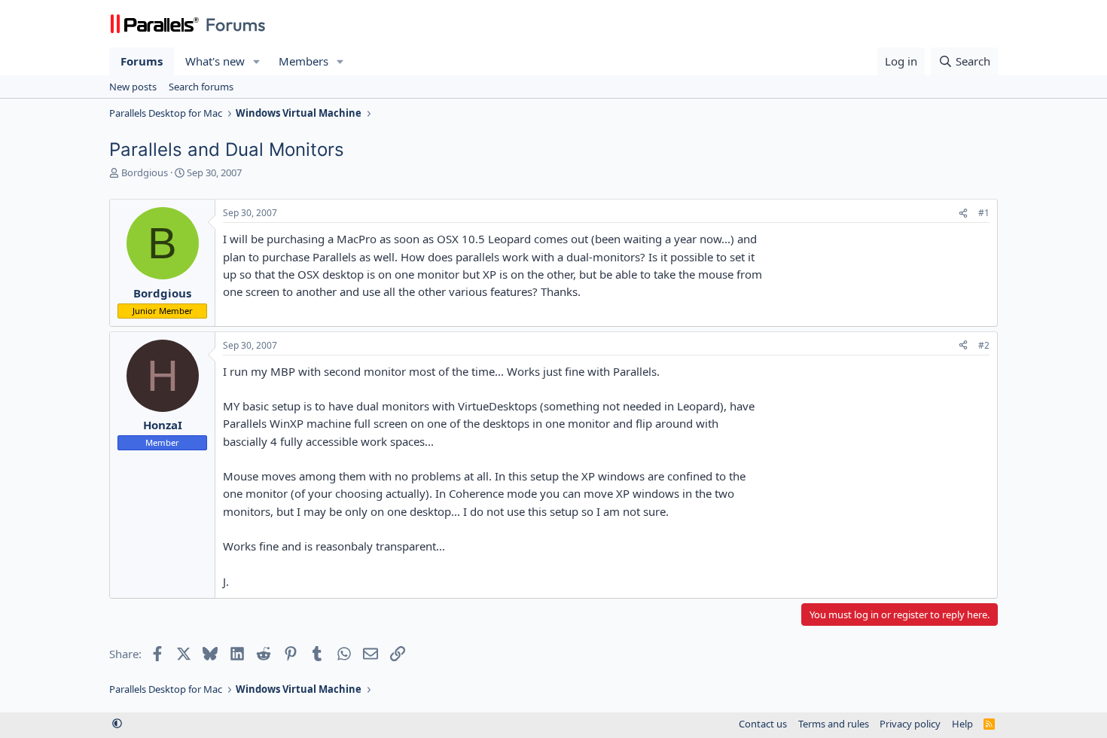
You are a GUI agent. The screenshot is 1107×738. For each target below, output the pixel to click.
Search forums (201, 86)
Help (962, 723)
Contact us (763, 723)
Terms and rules (833, 723)
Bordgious (144, 172)
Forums (141, 61)
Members (303, 61)
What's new (215, 61)
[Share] (963, 213)
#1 (984, 212)
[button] (256, 61)
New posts (133, 86)
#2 (984, 345)
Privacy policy (910, 723)
